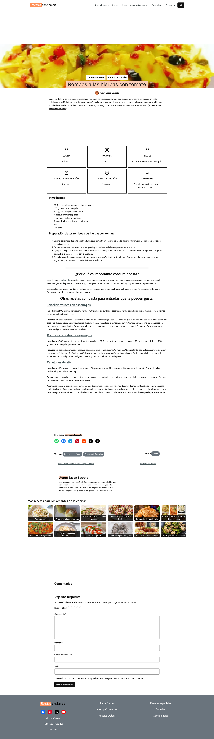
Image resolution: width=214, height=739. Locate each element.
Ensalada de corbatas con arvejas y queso (76, 463)
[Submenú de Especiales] (162, 5)
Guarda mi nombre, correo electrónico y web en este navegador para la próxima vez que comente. (100, 678)
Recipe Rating (60, 608)
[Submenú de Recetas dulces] (126, 5)
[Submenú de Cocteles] (174, 5)
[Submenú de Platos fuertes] (108, 5)
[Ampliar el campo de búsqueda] (180, 5)
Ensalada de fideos (148, 463)
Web (56, 666)
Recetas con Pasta (95, 77)
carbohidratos (67, 280)
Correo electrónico (63, 654)
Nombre (58, 642)
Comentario (60, 614)
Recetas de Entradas (117, 77)
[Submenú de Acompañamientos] (148, 5)
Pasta (155, 453)
